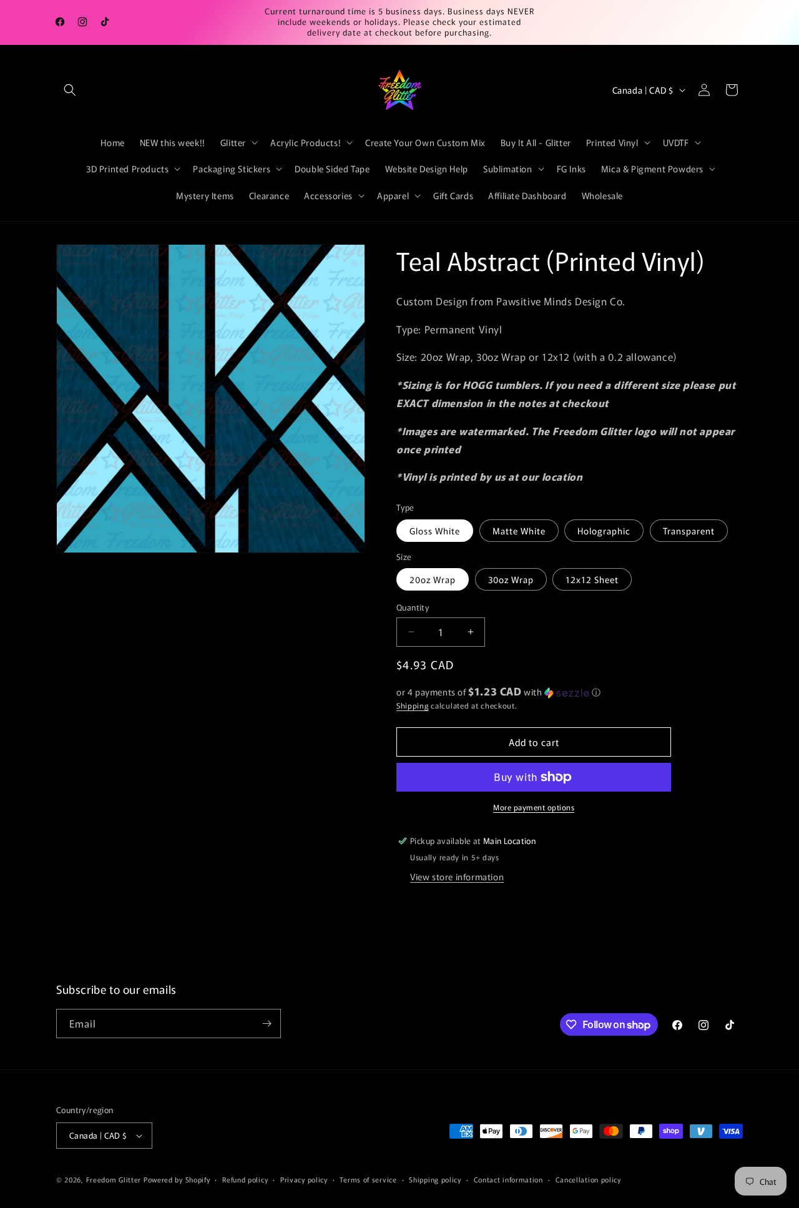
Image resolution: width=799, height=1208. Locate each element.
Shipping (412, 705)
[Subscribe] (266, 1023)
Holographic (603, 530)
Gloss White (434, 530)
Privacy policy (304, 1179)
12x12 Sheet (592, 579)
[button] (70, 90)
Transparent (689, 530)
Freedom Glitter (114, 1179)
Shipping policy (435, 1179)
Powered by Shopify (177, 1179)
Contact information (508, 1179)
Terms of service (368, 1179)
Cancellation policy (588, 1179)
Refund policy (245, 1179)
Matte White (519, 530)
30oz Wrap (511, 579)
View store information (457, 876)
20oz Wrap (432, 579)
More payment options (533, 807)
